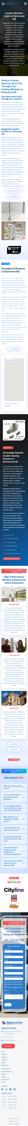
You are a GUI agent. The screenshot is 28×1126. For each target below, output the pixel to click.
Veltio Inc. (17, 1123)
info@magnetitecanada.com (10, 1040)
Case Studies (14, 744)
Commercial (14, 655)
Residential (14, 604)
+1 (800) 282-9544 (16, 940)
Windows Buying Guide (11, 558)
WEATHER (8, 406)
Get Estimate (13, 197)
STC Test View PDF (13, 191)
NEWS (15, 403)
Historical (14, 708)
